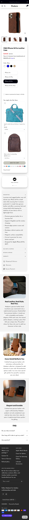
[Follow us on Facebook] (3, 494)
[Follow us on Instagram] (6, 494)
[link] (14, 112)
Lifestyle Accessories (19, 463)
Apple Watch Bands (21, 450)
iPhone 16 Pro (9, 81)
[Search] (4, 6)
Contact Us (5, 455)
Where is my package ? (5, 452)
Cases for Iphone (21, 453)
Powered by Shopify (14, 504)
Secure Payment (10, 269)
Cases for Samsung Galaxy (21, 457)
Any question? (6, 440)
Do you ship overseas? (8, 430)
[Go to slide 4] (16, 185)
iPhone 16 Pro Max (10, 85)
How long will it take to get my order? (13, 435)
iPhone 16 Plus (9, 77)
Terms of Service (6, 458)
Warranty (5, 256)
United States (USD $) (8, 499)
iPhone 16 (7, 72)
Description (6, 194)
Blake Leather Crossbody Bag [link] (10, 154)
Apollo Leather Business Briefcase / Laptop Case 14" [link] (14, 125)
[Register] (21, 481)
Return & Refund (7, 252)
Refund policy (6, 461)
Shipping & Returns (11, 261)
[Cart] (26, 6)
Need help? (6, 170)
